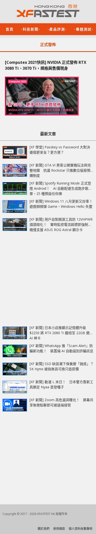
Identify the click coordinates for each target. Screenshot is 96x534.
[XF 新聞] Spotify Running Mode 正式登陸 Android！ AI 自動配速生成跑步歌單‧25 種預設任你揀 (60, 188)
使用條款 (59, 529)
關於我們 (43, 529)
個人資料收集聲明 (80, 529)
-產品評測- (57, 28)
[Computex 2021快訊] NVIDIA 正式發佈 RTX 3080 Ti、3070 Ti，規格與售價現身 (45, 65)
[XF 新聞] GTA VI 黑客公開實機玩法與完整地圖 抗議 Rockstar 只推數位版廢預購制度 (60, 170)
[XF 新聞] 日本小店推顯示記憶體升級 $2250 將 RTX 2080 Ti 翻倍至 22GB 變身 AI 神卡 (61, 332)
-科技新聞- (30, 28)
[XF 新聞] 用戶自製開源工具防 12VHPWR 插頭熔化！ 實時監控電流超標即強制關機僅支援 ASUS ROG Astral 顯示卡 (61, 224)
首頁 (10, 28)
